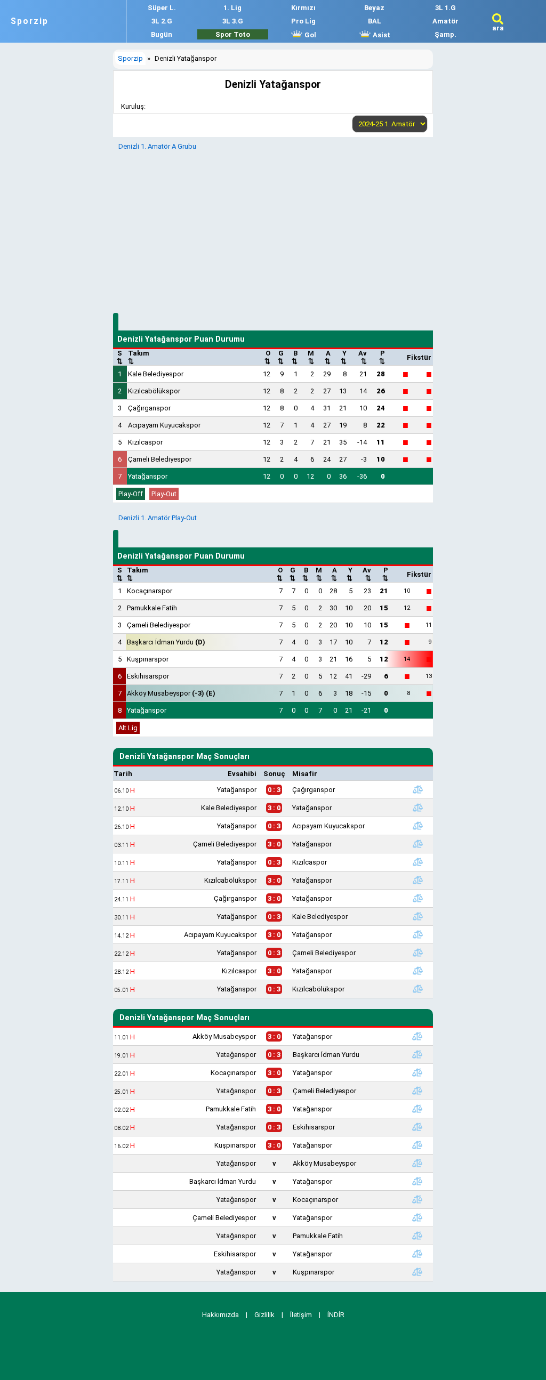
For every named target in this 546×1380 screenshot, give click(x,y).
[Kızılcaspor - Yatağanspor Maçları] (418, 971)
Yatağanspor (147, 476)
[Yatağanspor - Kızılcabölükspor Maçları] (418, 989)
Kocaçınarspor (149, 591)
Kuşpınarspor (147, 659)
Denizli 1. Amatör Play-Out (157, 518)
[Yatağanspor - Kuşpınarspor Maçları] (417, 1272)
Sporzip (30, 21)
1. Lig (232, 8)
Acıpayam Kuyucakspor (164, 425)
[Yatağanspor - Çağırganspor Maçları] (418, 789)
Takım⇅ (138, 357)
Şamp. (445, 34)
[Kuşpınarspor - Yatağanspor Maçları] (417, 1145)
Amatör (445, 21)
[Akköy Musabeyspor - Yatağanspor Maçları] (417, 1036)
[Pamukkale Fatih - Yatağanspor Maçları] (417, 1109)
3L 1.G (445, 8)
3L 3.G (232, 21)
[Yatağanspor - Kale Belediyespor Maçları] (418, 916)
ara (498, 28)
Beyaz (374, 8)
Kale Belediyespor (155, 374)
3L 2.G (161, 21)
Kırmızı (303, 8)
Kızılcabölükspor (154, 391)
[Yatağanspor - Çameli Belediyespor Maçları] (418, 953)
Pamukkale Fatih (152, 608)
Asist (380, 35)
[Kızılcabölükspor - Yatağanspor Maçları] (418, 880)
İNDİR (335, 1315)
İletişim (301, 1315)
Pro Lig (303, 21)
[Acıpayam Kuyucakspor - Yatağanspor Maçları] (418, 934)
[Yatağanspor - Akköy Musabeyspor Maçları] (417, 1163)
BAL (374, 21)
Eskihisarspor (148, 676)
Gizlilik (264, 1315)
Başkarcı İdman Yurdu (166, 642)
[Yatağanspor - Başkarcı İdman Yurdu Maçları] (417, 1054)
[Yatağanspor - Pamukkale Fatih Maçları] (417, 1236)
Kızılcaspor (145, 442)
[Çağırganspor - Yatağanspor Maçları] (418, 898)
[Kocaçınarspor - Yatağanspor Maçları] (417, 1072)
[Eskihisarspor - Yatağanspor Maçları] (417, 1254)
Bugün (161, 34)
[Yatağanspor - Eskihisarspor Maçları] (417, 1127)
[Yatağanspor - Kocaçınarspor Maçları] (417, 1199)
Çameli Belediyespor (159, 459)
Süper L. (162, 8)
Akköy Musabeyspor (171, 693)
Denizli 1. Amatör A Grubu (157, 146)
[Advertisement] (273, 230)
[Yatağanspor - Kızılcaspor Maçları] (418, 862)
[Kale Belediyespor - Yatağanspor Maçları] (418, 808)
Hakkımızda (220, 1315)
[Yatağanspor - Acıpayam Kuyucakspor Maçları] (418, 826)
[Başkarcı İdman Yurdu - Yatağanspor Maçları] (417, 1181)
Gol (309, 35)
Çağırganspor (149, 408)
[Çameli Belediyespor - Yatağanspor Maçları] (418, 844)
